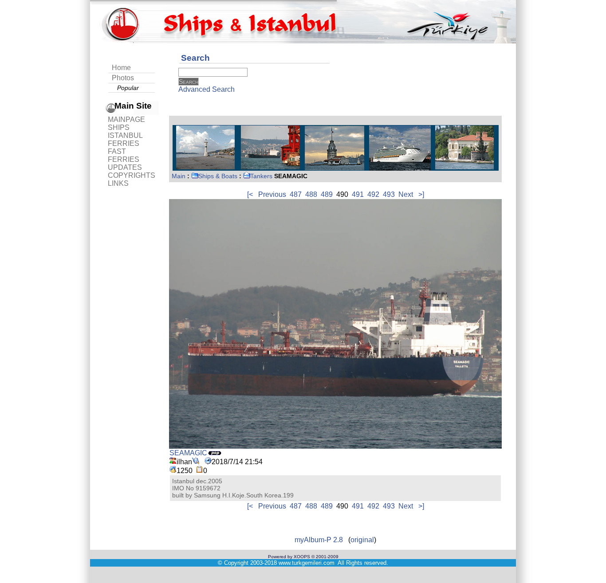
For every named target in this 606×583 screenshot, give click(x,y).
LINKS (118, 183)
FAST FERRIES (123, 155)
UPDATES (125, 167)
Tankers (261, 176)
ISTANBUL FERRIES (125, 139)
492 (373, 194)
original (362, 540)
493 (389, 194)
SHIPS (119, 127)
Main (178, 176)
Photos (123, 78)
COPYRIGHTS (131, 175)
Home (121, 67)
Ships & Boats (217, 176)
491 (358, 194)
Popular (128, 87)
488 (311, 194)
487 (296, 194)
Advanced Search (206, 89)
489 (327, 194)
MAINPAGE (126, 119)
